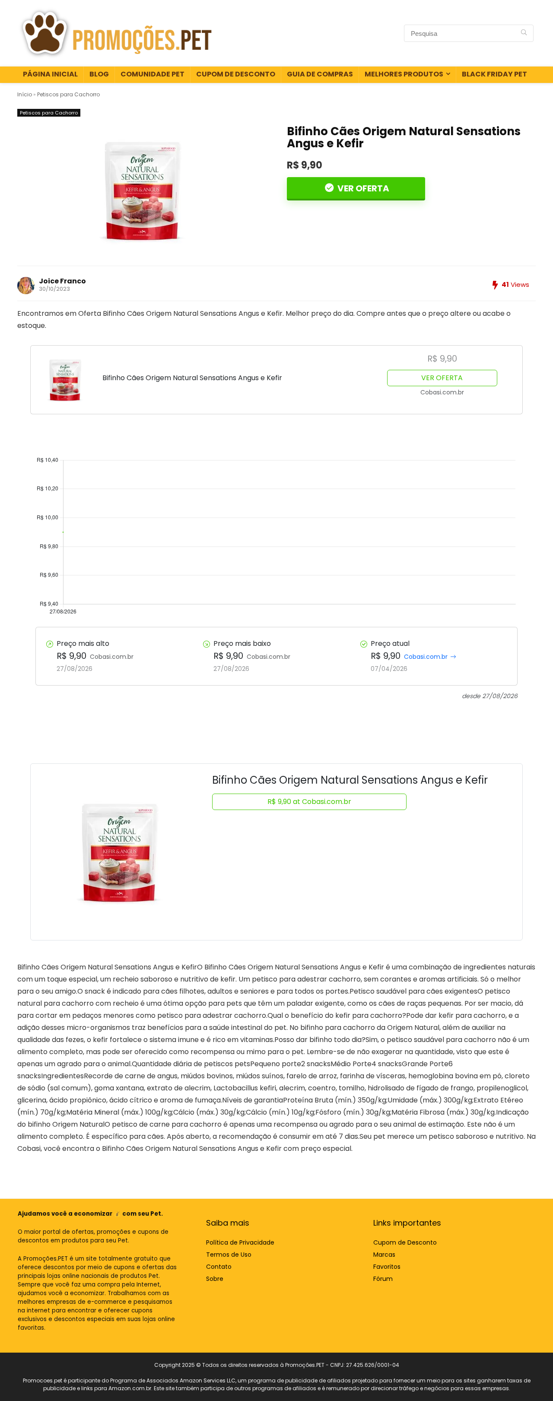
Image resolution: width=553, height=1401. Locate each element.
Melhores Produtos (404, 74)
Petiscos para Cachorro (68, 94)
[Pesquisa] (524, 33)
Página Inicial (50, 74)
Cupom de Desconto (235, 74)
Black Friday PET (494, 74)
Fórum (383, 1278)
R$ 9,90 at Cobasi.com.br (309, 802)
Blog (99, 74)
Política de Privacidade (240, 1242)
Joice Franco (62, 281)
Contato (219, 1266)
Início (24, 94)
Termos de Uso (228, 1254)
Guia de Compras (320, 74)
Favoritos (386, 1266)
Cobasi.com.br (426, 656)
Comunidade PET (152, 74)
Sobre (214, 1278)
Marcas (384, 1254)
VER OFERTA (362, 188)
